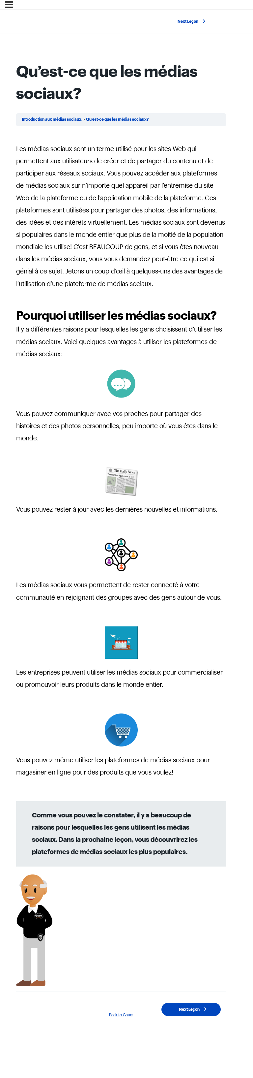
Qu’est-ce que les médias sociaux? (117, 119)
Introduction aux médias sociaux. (52, 119)
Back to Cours (121, 1015)
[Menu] (9, 4)
